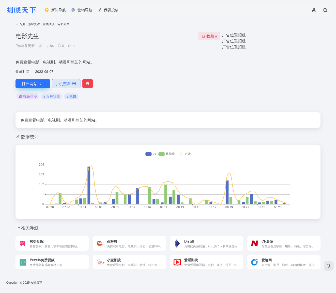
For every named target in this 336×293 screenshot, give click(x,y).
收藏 (211, 36)
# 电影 (71, 96)
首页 (22, 24)
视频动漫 (49, 24)
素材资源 (34, 24)
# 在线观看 (51, 96)
